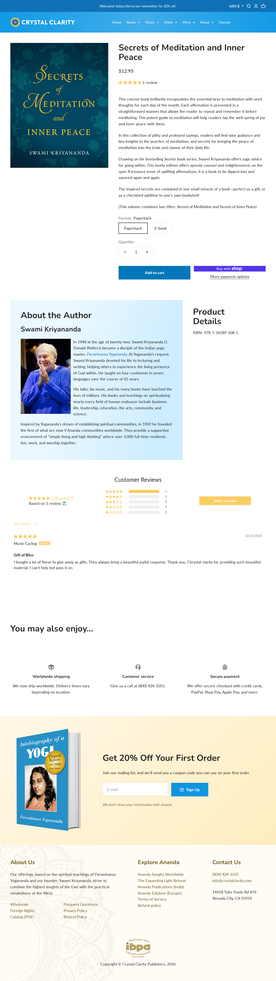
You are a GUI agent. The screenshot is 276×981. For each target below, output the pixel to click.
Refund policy (149, 905)
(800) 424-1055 (225, 874)
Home (116, 22)
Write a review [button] (225, 501)
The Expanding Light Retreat (162, 880)
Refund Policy (75, 916)
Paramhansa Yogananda (107, 354)
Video (168, 22)
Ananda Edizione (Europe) (160, 893)
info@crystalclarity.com (232, 880)
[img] (25, 536)
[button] (131, 82)
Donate (224, 22)
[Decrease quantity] (125, 252)
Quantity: (127, 241)
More (186, 22)
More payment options (229, 276)
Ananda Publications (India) (161, 886)
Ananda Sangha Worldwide (161, 874)
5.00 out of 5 (62, 498)
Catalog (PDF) (22, 916)
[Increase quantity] (147, 252)
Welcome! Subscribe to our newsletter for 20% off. (138, 6)
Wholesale (19, 904)
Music (150, 22)
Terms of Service (152, 899)
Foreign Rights (22, 910)
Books (131, 22)
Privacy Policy (75, 910)
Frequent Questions (81, 904)
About (205, 22)
